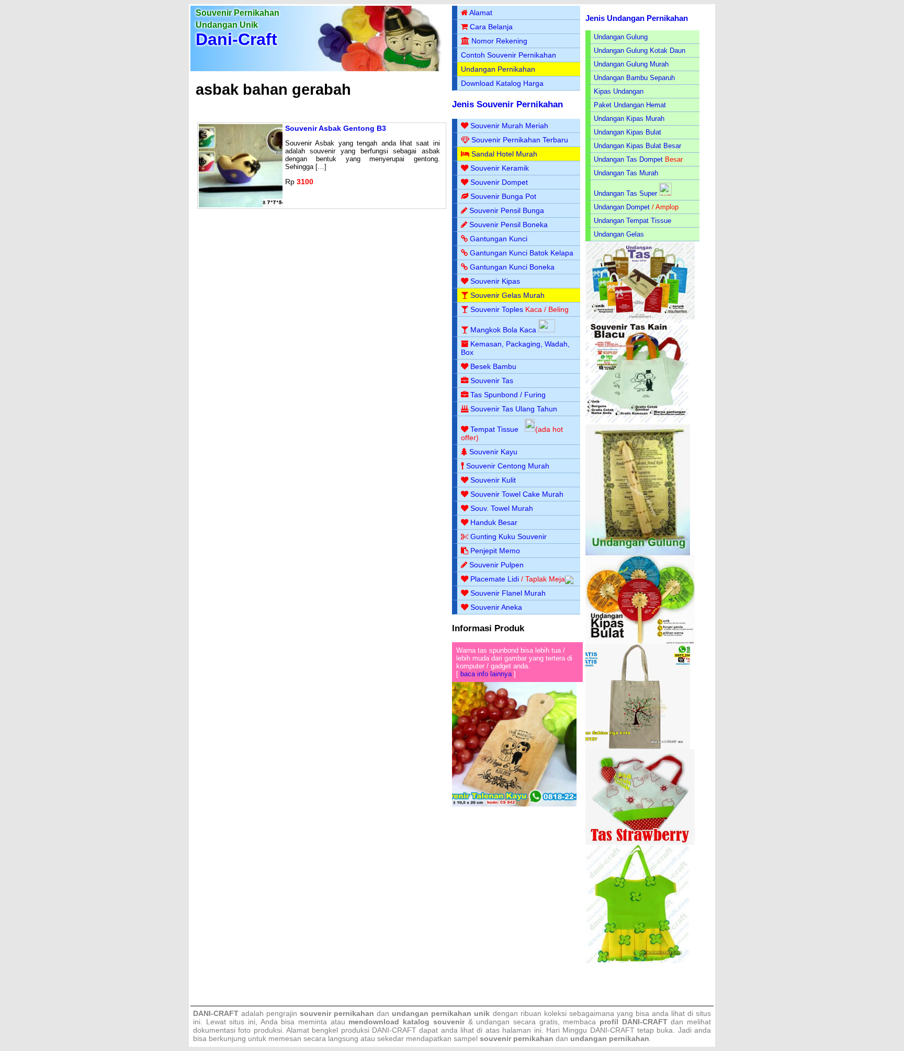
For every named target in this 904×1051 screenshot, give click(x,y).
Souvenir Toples (496, 309)
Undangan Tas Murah (626, 173)
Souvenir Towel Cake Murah (516, 494)
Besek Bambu (493, 366)
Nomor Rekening (499, 41)
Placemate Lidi (494, 579)
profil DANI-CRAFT (634, 1022)
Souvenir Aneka (496, 607)
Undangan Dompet (622, 207)
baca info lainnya (486, 674)
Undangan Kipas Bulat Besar (637, 146)
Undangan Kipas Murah (629, 118)
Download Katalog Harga (502, 83)
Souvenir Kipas (495, 281)
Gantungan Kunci (498, 238)
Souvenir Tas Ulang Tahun (513, 409)
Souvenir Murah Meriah (509, 125)
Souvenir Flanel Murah (508, 593)
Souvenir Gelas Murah (507, 295)
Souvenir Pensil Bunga (506, 210)
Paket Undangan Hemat (630, 105)
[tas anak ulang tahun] (637, 961)
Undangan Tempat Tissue (632, 221)
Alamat (480, 12)
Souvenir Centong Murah (507, 466)
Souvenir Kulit (493, 480)
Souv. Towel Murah (501, 508)
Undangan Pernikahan (498, 69)
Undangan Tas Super (625, 193)
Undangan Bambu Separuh (634, 78)
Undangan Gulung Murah (631, 64)
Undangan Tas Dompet (628, 159)
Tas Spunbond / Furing (508, 394)
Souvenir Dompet (499, 182)
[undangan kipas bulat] (640, 642)
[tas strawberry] (640, 842)
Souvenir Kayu (493, 452)
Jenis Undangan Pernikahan (636, 18)
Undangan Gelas (619, 234)
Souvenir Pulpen (496, 565)
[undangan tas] (640, 317)
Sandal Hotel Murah (504, 154)
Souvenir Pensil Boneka (508, 224)
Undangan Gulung (621, 37)
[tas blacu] (637, 422)
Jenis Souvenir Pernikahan (507, 104)
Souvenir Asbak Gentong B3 (335, 128)
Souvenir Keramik (499, 168)
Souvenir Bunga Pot (503, 196)
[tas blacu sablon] (637, 747)
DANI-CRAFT (612, 1030)
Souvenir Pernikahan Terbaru (519, 140)
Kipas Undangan (618, 91)
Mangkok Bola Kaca (504, 330)
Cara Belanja (491, 27)
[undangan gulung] (637, 553)
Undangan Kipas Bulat (627, 132)
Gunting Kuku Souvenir (508, 536)
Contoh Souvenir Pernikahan (508, 55)
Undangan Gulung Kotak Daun (639, 50)
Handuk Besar (493, 522)
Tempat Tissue (494, 429)
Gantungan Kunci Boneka (512, 267)
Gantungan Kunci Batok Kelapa (521, 253)
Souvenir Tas (491, 380)
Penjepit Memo (495, 550)
